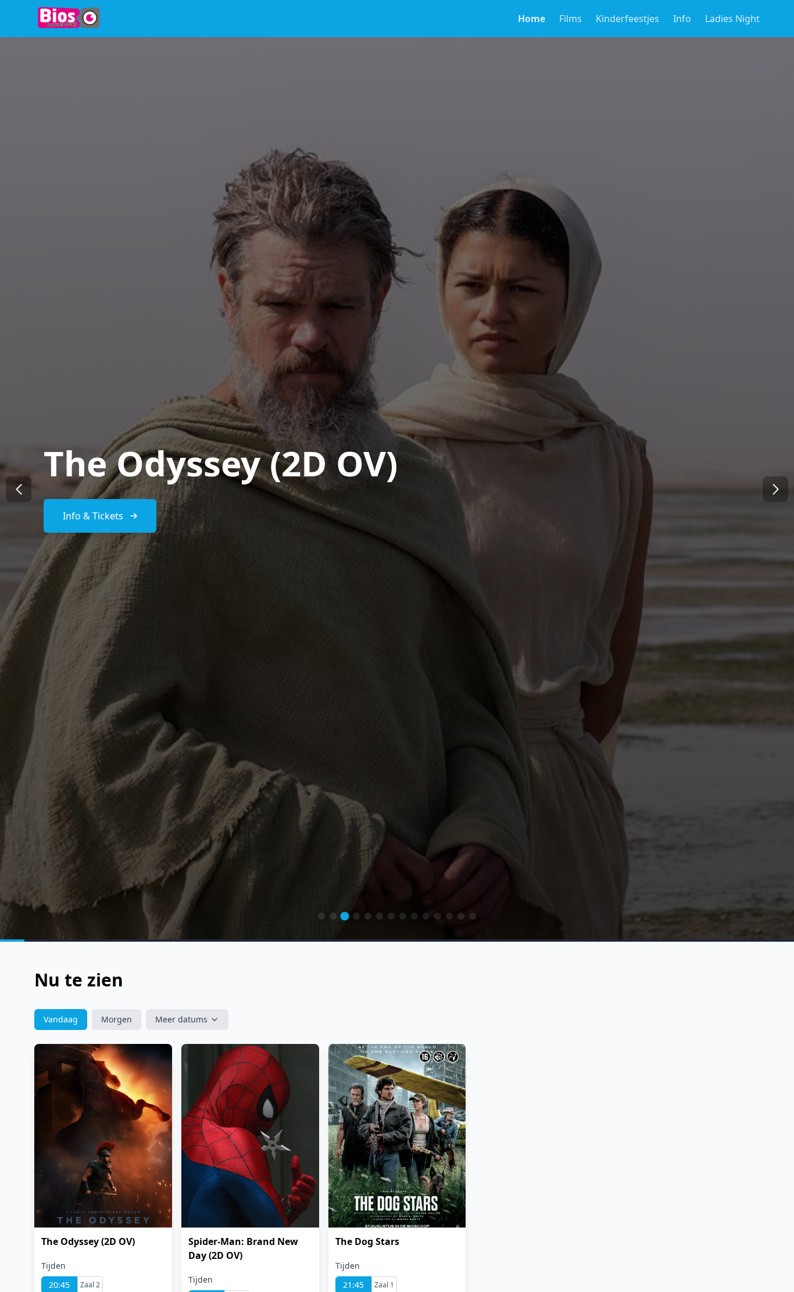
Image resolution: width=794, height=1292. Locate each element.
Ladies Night (732, 18)
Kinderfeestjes (627, 18)
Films (570, 18)
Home (531, 18)
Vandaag (61, 1019)
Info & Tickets (93, 515)
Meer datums (181, 1019)
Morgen (116, 1019)
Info (682, 18)
